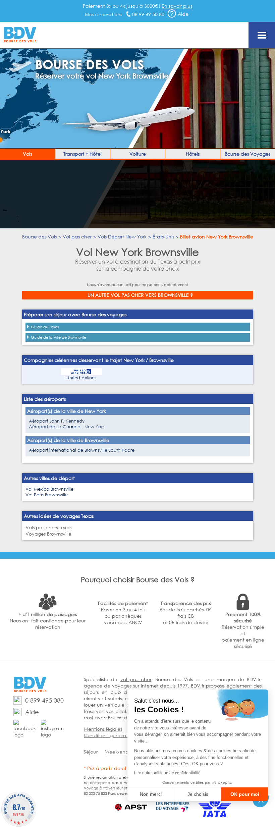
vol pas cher (136, 679)
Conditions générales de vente (119, 735)
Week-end (117, 752)
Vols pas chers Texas (48, 527)
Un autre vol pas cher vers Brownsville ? (140, 295)
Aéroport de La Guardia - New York (67, 427)
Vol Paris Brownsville (46, 495)
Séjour (91, 752)
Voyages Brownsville (48, 534)
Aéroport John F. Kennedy (57, 421)
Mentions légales (103, 729)
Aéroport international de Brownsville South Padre (81, 450)
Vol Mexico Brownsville (49, 489)
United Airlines (81, 378)
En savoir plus (177, 6)
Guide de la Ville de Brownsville (58, 337)
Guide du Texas (45, 327)
